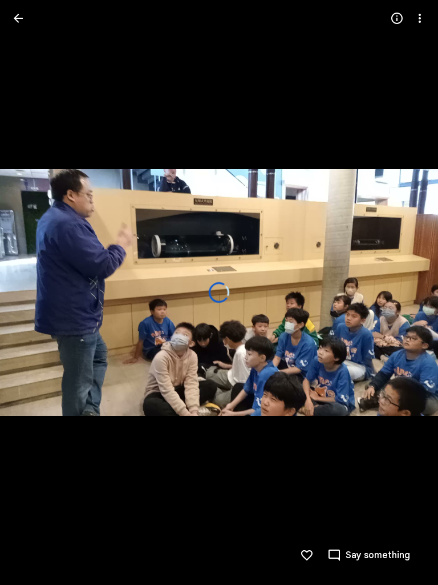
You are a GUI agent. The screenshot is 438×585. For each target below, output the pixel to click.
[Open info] (397, 18)
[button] (32, 292)
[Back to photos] (18, 18)
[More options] (419, 18)
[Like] (307, 555)
